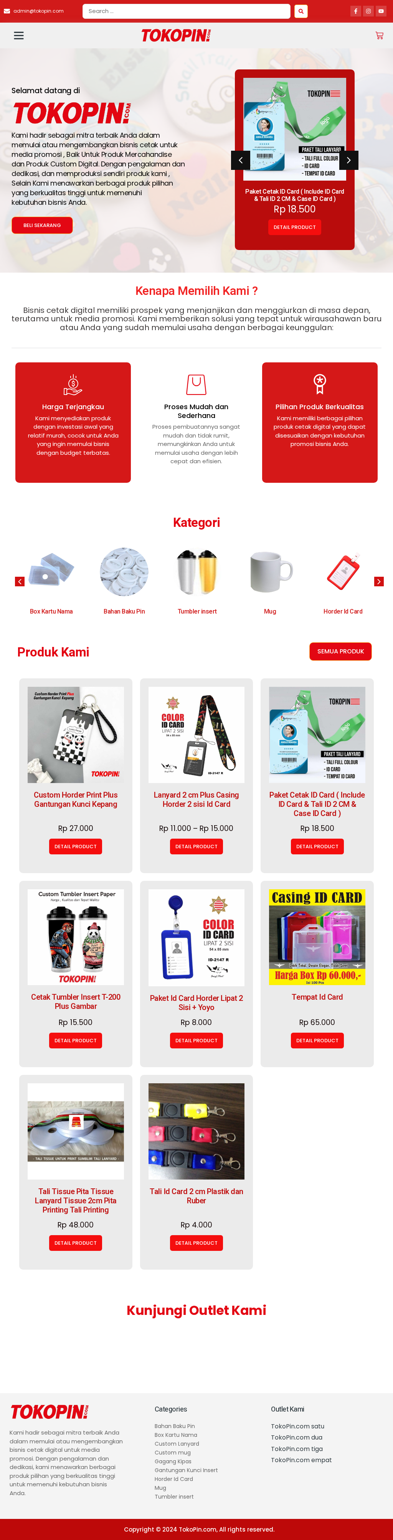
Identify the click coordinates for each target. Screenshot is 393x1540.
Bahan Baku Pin (51, 611)
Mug (197, 611)
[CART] (379, 35)
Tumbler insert (124, 611)
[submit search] (301, 11)
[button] (19, 35)
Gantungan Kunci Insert (343, 608)
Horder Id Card (270, 611)
